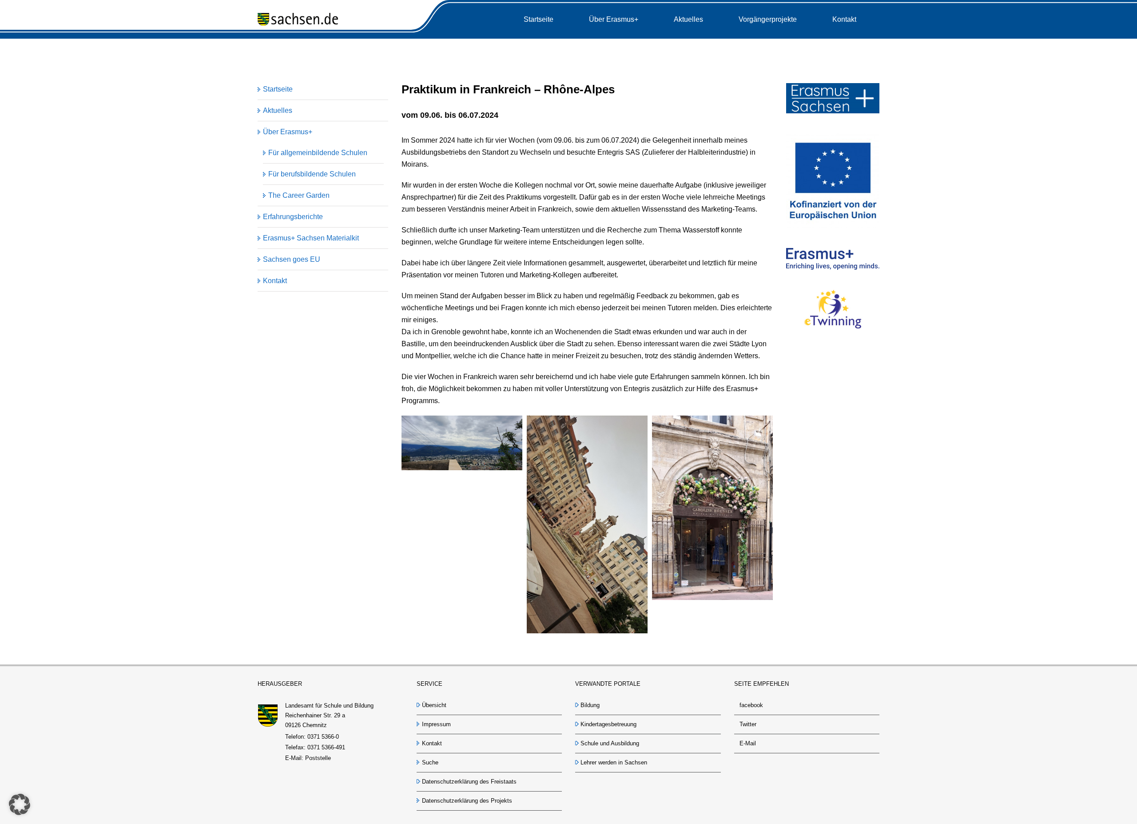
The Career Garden (299, 195)
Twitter (747, 724)
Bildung (590, 705)
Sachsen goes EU (291, 259)
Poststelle (318, 758)
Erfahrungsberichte (293, 216)
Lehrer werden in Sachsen (613, 762)
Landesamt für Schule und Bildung (329, 705)
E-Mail (747, 743)
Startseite (278, 89)
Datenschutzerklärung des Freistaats (469, 781)
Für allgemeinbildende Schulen (317, 152)
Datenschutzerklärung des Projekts (467, 800)
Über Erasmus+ (287, 132)
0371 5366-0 (323, 736)
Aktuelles (277, 110)
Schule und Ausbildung (609, 743)
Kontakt (275, 280)
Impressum (436, 724)
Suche (430, 762)
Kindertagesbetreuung (608, 724)
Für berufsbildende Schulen (312, 174)
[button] (19, 804)
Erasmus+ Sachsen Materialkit (311, 238)
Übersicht (434, 705)
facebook (751, 705)
